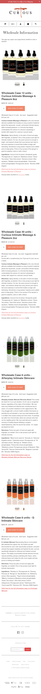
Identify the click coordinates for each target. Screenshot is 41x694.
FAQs (24, 661)
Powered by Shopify (28, 677)
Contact (8, 661)
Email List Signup (16, 661)
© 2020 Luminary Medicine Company (21, 667)
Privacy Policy (31, 661)
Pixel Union (20, 677)
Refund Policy (15, 664)
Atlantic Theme (11, 677)
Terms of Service (25, 664)
